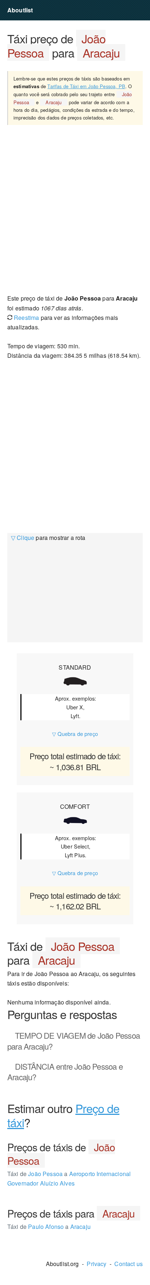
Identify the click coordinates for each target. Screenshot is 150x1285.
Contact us (128, 1263)
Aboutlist (20, 10)
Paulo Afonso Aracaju (49, 1226)
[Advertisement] (75, 209)
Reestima (25, 317)
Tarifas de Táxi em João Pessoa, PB (86, 86)
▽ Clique (22, 537)
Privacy (96, 1263)
